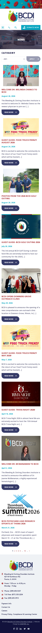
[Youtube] (28, 629)
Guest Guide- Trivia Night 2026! (18, 409)
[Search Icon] (16, 27)
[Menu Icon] (3, 27)
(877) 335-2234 (17, 594)
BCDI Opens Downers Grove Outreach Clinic (16, 297)
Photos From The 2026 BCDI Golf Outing (19, 197)
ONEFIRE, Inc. (24, 624)
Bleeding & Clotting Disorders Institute (19, 622)
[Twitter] (24, 629)
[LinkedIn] (20, 629)
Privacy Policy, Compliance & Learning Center (19, 614)
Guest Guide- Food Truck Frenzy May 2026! (19, 354)
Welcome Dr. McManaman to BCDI (20, 464)
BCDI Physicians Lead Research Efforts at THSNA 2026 (18, 522)
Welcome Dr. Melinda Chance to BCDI (19, 90)
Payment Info (6, 604)
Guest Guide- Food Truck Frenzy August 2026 (19, 141)
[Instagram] (17, 629)
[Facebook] (14, 629)
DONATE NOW (32, 27)
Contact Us (6, 607)
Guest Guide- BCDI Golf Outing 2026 (21, 242)
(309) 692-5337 (15, 591)
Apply (31, 59)
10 (25, 551)
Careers (4, 611)
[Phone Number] (9, 27)
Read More (8, 112)
